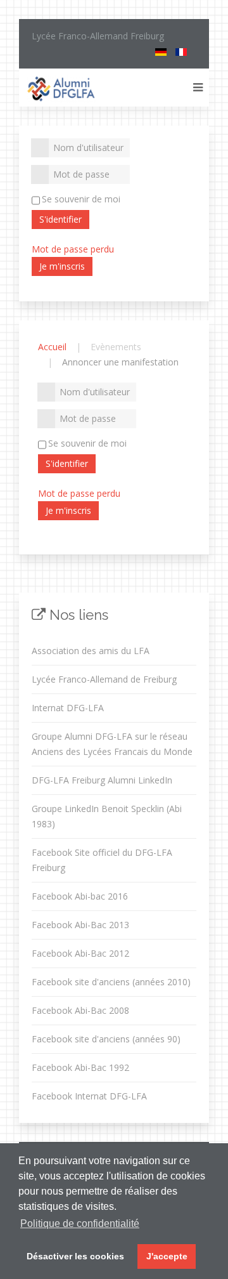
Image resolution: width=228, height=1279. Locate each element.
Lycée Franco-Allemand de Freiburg (104, 679)
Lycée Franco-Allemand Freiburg (98, 36)
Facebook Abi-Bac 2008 (80, 1010)
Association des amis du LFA (90, 651)
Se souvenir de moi (81, 199)
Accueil (52, 347)
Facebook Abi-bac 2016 (80, 896)
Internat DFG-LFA (68, 708)
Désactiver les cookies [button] (75, 1256)
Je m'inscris (62, 266)
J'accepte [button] (166, 1256)
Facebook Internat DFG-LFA (89, 1096)
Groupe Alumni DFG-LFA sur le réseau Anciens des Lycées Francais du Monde (112, 744)
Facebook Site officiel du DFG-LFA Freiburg (102, 860)
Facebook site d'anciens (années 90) (106, 1039)
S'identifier (60, 219)
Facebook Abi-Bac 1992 (80, 1067)
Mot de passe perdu (73, 249)
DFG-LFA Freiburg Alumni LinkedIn (102, 780)
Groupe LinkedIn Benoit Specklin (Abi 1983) (107, 816)
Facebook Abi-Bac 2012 (80, 953)
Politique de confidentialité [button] (79, 1223)
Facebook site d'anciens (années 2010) (111, 982)
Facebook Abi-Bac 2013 (80, 925)
